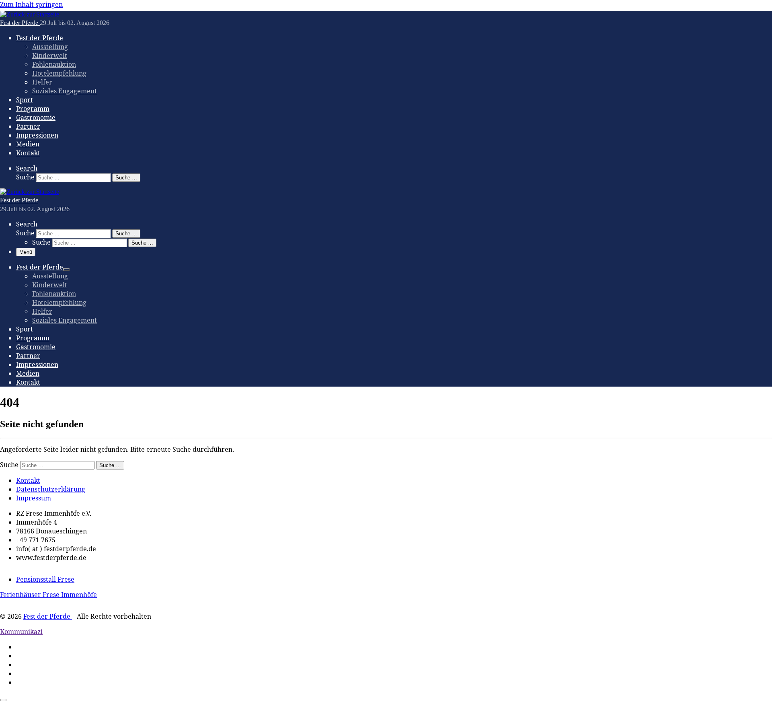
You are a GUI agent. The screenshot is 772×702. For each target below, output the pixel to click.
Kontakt (28, 480)
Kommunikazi (21, 631)
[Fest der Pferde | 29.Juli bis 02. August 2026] (29, 14)
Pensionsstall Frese (45, 579)
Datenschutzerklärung (50, 489)
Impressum (33, 498)
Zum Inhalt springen (31, 4)
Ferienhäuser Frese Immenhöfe (48, 594)
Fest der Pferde (47, 616)
